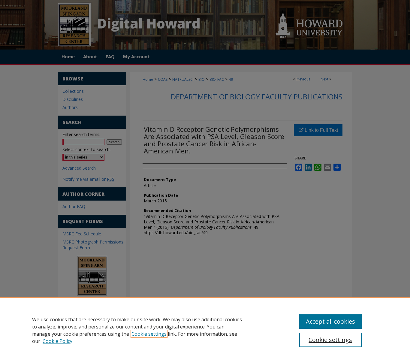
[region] (205, 330)
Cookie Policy (57, 341)
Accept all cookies (330, 321)
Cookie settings (149, 334)
